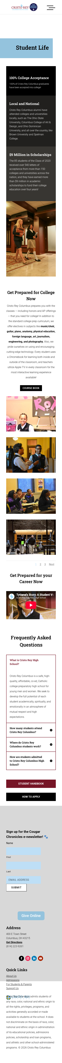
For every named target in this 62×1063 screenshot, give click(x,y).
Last (8, 871)
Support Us (12, 988)
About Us (11, 976)
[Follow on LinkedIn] (34, 958)
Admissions (12, 980)
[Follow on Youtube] (40, 958)
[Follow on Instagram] (27, 958)
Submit (16, 887)
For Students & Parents (19, 984)
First (8, 857)
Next (51, 564)
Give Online (31, 915)
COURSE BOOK (31, 388)
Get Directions (14, 942)
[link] (22, 7)
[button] (51, 7)
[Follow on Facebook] (21, 958)
